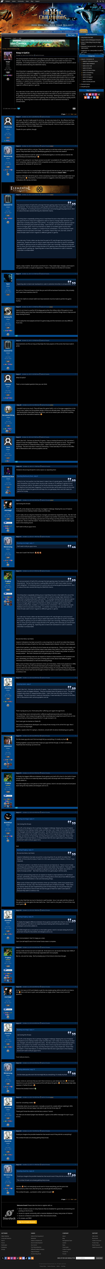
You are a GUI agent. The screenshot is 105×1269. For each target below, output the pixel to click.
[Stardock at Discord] (88, 97)
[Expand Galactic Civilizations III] (80, 59)
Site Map (63, 1266)
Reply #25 (18, 1164)
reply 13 (30, 850)
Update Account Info (97, 1247)
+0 (8, 294)
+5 (8, 487)
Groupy (3, 1249)
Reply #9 (18, 437)
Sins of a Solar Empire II (36, 1243)
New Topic (71, 35)
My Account (95, 1238)
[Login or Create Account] (97, 1)
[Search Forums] (103, 1)
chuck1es (8, 688)
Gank (8, 447)
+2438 (8, 589)
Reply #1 (18, 117)
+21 (8, 72)
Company (65, 1233)
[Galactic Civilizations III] (52, 17)
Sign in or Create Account (27, 1222)
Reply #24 (18, 1131)
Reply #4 (18, 274)
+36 (8, 327)
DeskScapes (4, 1245)
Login (19, 38)
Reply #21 (18, 1023)
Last (75, 114)
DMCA (58, 1266)
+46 (8, 756)
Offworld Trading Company (37, 1249)
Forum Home (8, 38)
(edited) (51, 146)
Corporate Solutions (6, 1238)
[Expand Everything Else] (80, 86)
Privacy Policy (43, 1266)
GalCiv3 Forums (40, 55)
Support (37, 1)
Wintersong (8, 156)
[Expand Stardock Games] (80, 84)
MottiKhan (8, 823)
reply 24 (31, 1171)
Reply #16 (18, 773)
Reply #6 (18, 340)
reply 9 (29, 684)
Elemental (33, 1238)
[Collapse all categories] (102, 59)
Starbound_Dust (8, 477)
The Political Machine (36, 1247)
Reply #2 (18, 146)
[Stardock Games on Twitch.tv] (92, 94)
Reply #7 (18, 374)
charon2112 (8, 205)
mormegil (8, 510)
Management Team (67, 1240)
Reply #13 (18, 571)
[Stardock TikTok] (91, 97)
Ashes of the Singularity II (37, 1236)
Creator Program (67, 1249)
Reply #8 (19, 405)
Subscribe (99, 1258)
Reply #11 (18, 500)
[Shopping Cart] (100, 1)
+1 (8, 137)
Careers (64, 1243)
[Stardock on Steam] (98, 94)
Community (21, 1)
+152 (8, 833)
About (64, 1236)
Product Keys (95, 1243)
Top (75, 116)
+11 (8, 395)
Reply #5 (18, 307)
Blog (32, 1)
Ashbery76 (8, 317)
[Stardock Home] (2, 1)
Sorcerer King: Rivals (36, 1254)
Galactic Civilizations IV (36, 1240)
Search (14, 38)
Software (7, 1)
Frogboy (8, 581)
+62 (8, 215)
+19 (8, 425)
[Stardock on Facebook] (86, 94)
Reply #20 (18, 987)
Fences (3, 1243)
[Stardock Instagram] (95, 94)
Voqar (8, 62)
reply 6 (36, 476)
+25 (8, 698)
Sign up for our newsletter (66, 1258)
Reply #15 (18, 736)
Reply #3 (18, 194)
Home (3, 48)
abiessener (8, 746)
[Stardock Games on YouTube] (89, 94)
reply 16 (30, 917)
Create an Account (96, 1240)
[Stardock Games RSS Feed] (97, 97)
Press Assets (65, 1247)
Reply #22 (18, 1063)
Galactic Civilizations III (12, 48)
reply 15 (32, 1069)
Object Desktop (5, 1236)
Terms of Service (51, 1266)
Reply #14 (18, 677)
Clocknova (8, 127)
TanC (8, 284)
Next (72, 114)
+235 (8, 167)
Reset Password (96, 1245)
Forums (64, 1254)
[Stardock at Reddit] (85, 97)
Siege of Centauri (35, 1251)
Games (14, 1)
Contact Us (65, 1251)
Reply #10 (19, 466)
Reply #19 (18, 947)
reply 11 (31, 543)
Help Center (95, 1236)
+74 (8, 518)
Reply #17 (18, 812)
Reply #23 (18, 1097)
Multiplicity (4, 1247)
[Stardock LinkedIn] (94, 97)
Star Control (34, 1245)
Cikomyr (8, 384)
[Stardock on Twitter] (84, 94)
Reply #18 (18, 910)
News (27, 1)
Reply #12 (18, 536)
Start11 (3, 1240)
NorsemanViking (8, 415)
